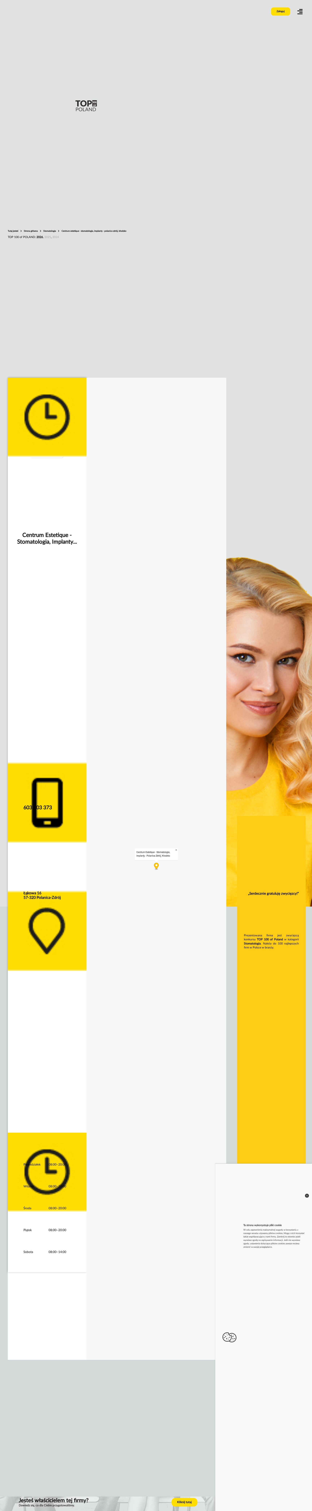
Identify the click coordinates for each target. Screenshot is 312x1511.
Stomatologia (50, 231)
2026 (39, 237)
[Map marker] (156, 866)
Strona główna (31, 231)
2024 (55, 237)
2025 (47, 237)
